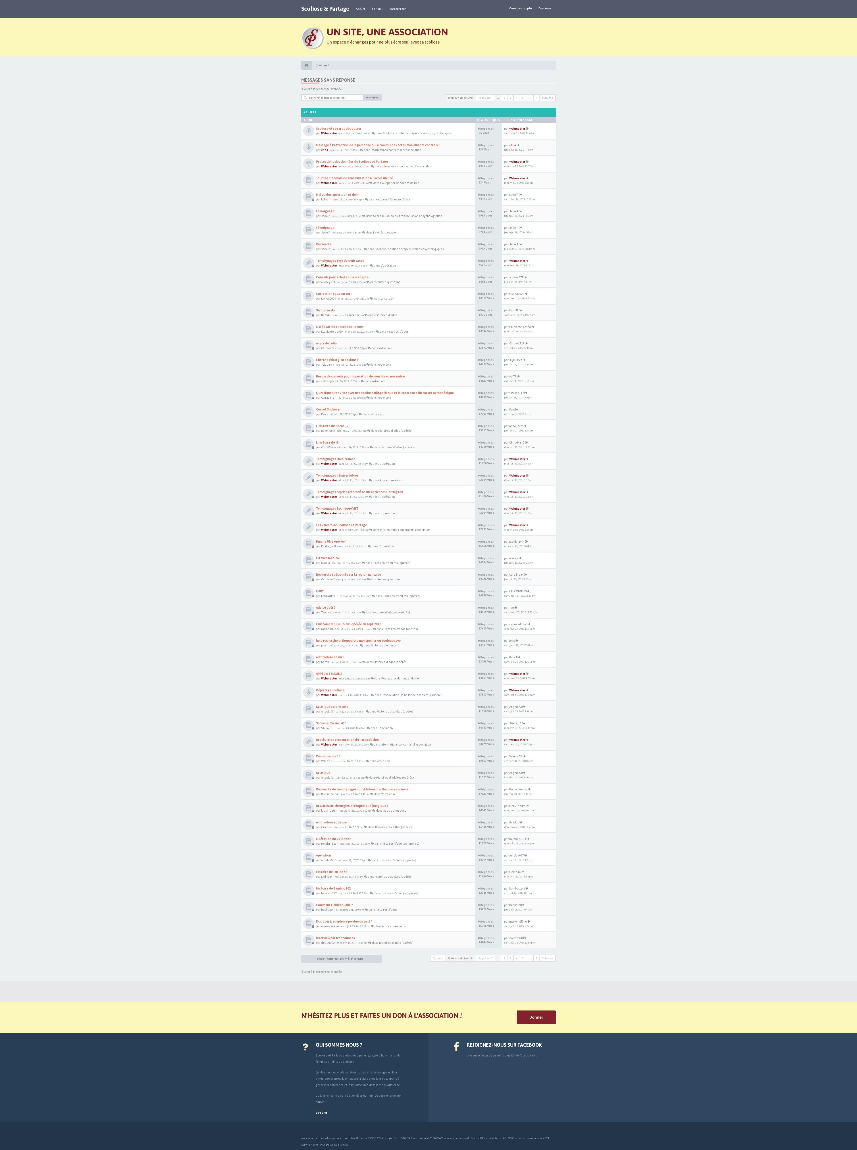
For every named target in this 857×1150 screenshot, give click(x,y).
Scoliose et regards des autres (339, 128)
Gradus (326, 827)
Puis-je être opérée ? (331, 541)
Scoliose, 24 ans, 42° (331, 723)
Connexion (545, 8)
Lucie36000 (328, 298)
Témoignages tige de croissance (340, 260)
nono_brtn (328, 431)
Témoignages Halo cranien (335, 459)
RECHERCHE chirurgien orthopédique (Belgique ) (352, 806)
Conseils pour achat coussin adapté (342, 277)
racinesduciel (330, 629)
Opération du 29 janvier (333, 839)
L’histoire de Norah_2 (332, 426)
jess (324, 645)
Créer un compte (520, 8)
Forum (376, 9)
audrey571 (328, 282)
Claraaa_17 (328, 398)
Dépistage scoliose (330, 690)
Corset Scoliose (327, 409)
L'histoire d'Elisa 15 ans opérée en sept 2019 (348, 624)
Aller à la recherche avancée (323, 89)
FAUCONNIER (329, 596)
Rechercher (398, 9)
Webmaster (329, 133)
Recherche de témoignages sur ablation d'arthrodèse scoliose (362, 789)
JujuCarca (327, 364)
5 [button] (523, 97)
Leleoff (325, 199)
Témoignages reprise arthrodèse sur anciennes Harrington (359, 492)
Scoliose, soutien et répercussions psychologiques (417, 133)
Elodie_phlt (328, 546)
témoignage (325, 211)
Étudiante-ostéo (332, 331)
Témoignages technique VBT (337, 508)
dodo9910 (328, 943)
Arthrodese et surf (330, 657)
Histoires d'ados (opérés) (393, 199)
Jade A (325, 216)
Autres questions (388, 282)
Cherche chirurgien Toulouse (337, 360)
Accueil (361, 9)
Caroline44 (328, 579)
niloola (325, 563)
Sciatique (323, 773)
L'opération (388, 265)
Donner (536, 1017)
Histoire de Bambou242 (333, 888)
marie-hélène (330, 926)
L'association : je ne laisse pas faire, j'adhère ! (412, 695)
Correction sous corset (333, 294)
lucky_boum (329, 810)
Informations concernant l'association (396, 150)
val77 (324, 381)
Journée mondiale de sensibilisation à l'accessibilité (354, 178)
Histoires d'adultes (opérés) (391, 563)
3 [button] (510, 97)
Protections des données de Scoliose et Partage (352, 161)
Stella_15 (327, 728)
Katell (325, 662)
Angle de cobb (326, 343)
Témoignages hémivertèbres (337, 475)
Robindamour (330, 794)
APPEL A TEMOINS (329, 673)
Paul (324, 414)
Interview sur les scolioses (335, 938)
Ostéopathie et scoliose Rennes (339, 327)
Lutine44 (326, 877)
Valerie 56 (327, 761)
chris (324, 150)
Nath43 (325, 315)
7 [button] (536, 97)
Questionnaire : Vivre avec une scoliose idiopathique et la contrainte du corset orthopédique (385, 393)
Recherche (323, 244)
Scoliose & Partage (325, 8)
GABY (320, 591)
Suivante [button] (547, 97)
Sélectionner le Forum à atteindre (340, 959)
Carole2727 (328, 348)
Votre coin (385, 348)
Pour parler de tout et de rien (399, 183)
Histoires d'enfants (383, 645)
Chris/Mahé (328, 447)
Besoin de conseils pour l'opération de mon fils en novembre (360, 376)
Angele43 (327, 711)
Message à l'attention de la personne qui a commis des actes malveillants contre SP (378, 145)
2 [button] (504, 97)
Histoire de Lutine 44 (331, 872)
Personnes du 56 (328, 756)
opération (323, 855)
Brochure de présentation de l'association (347, 740)
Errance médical (328, 558)
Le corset (387, 298)
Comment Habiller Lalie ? (334, 905)
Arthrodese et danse (331, 822)
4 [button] (516, 97)
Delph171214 (329, 844)
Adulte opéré (325, 607)
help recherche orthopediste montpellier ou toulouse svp (358, 640)
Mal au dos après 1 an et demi (337, 194)
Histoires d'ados (386, 315)
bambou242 (329, 893)
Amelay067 (328, 860)
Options (438, 958)
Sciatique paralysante (332, 706)
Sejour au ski (325, 310)
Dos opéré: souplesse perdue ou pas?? (344, 921)
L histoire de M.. (328, 442)
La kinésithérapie (384, 232)
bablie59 (327, 910)
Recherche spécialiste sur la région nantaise (348, 574)
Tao (323, 612)
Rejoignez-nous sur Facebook (504, 1045)
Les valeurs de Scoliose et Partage (341, 525)
